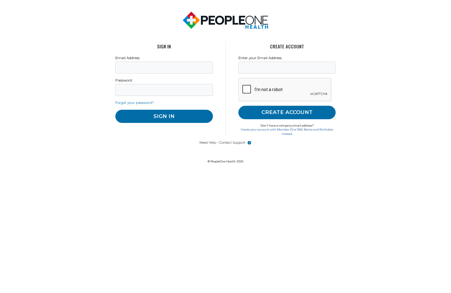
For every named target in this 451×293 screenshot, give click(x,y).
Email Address (127, 58)
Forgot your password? (134, 103)
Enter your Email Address (260, 58)
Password (123, 80)
